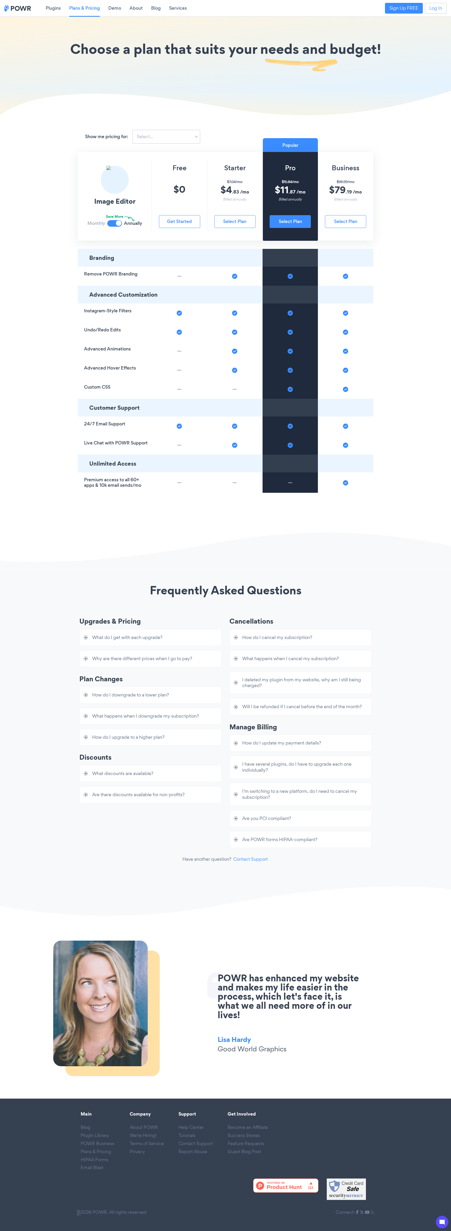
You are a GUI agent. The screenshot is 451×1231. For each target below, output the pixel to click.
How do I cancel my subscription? (277, 637)
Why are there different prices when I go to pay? (142, 658)
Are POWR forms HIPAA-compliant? (279, 839)
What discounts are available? (122, 773)
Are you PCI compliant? (266, 818)
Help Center (191, 1127)
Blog (156, 8)
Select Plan (234, 221)
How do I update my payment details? (281, 743)
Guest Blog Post (244, 1151)
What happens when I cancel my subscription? (290, 658)
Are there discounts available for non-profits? (138, 795)
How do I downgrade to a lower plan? (130, 695)
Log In (435, 8)
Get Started (179, 221)
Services (178, 8)
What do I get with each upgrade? (127, 637)
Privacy (137, 1151)
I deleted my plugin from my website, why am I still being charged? (301, 683)
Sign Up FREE (403, 8)
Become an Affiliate (248, 1127)
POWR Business (97, 1143)
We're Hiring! (143, 1135)
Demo (114, 8)
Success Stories (244, 1135)
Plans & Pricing (84, 8)
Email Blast (92, 1167)
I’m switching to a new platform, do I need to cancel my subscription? (299, 794)
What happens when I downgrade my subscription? (145, 716)
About (136, 8)
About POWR (144, 1127)
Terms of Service (147, 1143)
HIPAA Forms (94, 1160)
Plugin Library (95, 1135)
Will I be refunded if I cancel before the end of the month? (302, 707)
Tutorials (187, 1135)
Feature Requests (246, 1143)
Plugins (53, 8)
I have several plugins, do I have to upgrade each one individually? (297, 767)
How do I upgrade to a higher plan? (128, 737)
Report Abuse (193, 1151)
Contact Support (250, 859)
